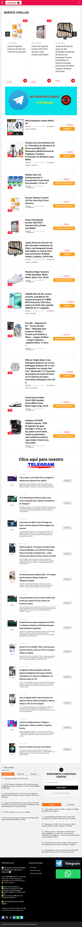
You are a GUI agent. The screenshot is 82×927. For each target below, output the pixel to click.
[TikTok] (10, 917)
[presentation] (7, 34)
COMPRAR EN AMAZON (25, 81)
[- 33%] (15, 220)
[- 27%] (15, 294)
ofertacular (28, 126)
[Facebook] (3, 917)
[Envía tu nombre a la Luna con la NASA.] (12, 748)
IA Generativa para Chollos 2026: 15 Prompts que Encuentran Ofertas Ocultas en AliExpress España (37, 578)
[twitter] (6, 917)
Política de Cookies (35, 870)
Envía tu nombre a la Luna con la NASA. (35, 747)
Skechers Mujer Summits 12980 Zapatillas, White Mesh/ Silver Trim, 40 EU (37, 275)
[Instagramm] (14, 917)
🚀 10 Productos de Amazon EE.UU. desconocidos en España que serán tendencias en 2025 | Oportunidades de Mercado (21, 786)
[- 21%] (15, 143)
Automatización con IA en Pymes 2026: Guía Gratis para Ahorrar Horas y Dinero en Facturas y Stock (37, 601)
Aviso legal (33, 867)
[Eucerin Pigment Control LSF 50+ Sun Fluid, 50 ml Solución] (17, 32)
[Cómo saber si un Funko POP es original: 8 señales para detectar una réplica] (12, 479)
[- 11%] (15, 121)
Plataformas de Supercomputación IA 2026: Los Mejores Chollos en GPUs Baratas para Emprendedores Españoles (37, 625)
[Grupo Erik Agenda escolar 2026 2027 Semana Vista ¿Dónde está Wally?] (41, 32)
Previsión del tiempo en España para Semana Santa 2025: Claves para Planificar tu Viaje (20, 818)
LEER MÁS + (67, 480)
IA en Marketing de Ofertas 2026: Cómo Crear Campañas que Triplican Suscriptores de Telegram (37, 501)
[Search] (78, 2)
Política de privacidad (36, 873)
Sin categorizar (12, 43)
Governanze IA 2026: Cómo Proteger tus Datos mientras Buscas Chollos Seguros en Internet (36, 525)
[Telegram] (21, 917)
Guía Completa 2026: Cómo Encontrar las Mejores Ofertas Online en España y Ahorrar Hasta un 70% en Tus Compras (37, 701)
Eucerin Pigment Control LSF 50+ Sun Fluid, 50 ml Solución (17, 49)
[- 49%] (15, 272)
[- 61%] (15, 198)
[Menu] (2, 2)
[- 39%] (15, 323)
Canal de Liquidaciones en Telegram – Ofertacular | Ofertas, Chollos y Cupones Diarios (35, 725)
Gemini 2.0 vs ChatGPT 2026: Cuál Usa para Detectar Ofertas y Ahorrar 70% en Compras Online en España (37, 650)
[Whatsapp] (18, 917)
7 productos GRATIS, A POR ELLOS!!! (16, 779)
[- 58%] (15, 420)
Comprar (73, 81)
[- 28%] (15, 175)
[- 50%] (15, 360)
